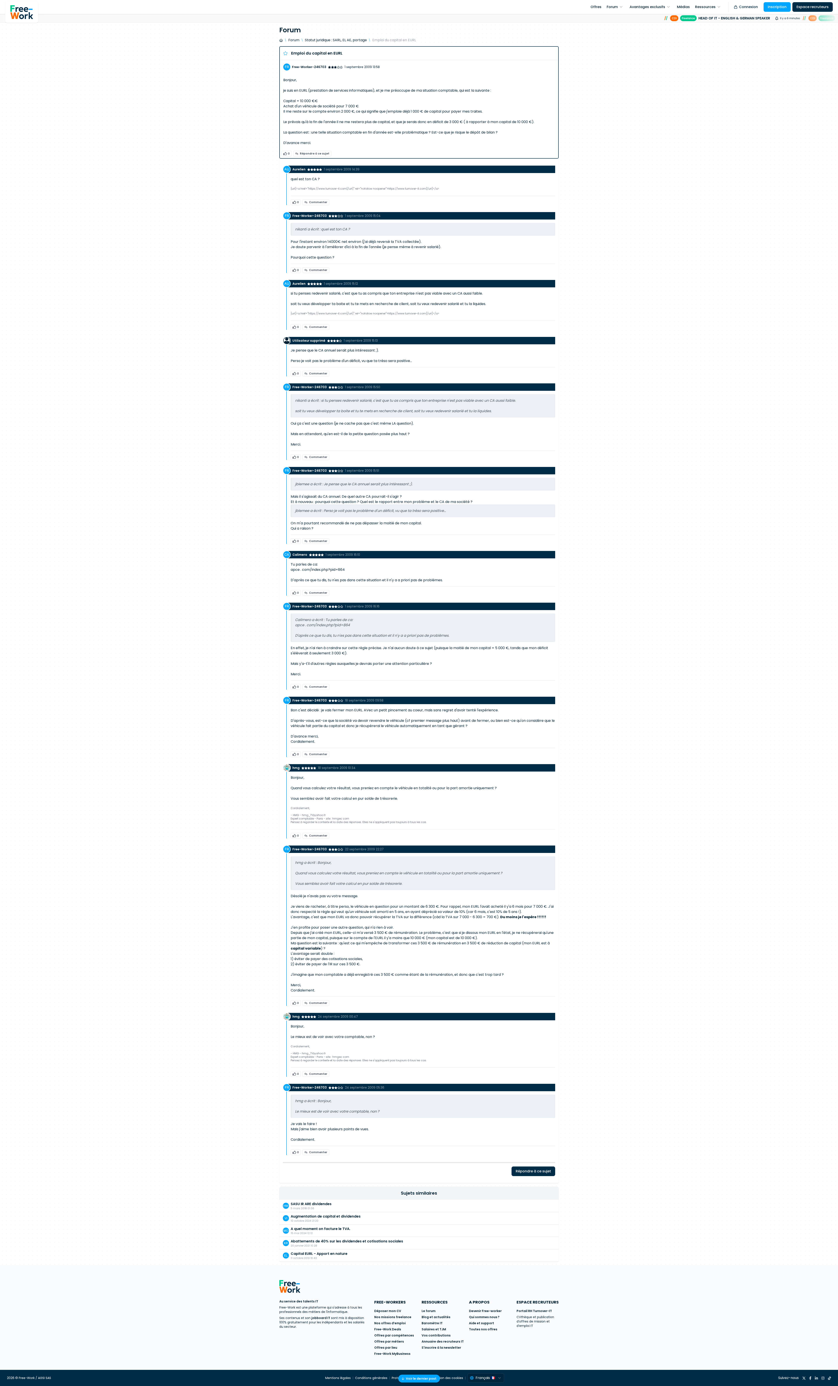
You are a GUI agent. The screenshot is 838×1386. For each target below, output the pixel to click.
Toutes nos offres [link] (483, 1329)
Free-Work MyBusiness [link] (392, 1354)
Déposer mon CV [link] (387, 1311)
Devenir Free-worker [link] (485, 1311)
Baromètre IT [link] (432, 1323)
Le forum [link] (429, 1311)
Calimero (299, 554)
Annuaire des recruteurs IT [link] (443, 1341)
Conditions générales (371, 1378)
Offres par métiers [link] (389, 1341)
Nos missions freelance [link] (392, 1317)
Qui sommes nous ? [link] (484, 1317)
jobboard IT (320, 1318)
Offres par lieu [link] (385, 1347)
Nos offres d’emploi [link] (390, 1323)
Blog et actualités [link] (436, 1317)
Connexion (748, 6)
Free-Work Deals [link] (387, 1329)
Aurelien (299, 169)
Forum (293, 40)
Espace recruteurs (813, 6)
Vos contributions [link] (436, 1335)
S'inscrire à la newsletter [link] (441, 1347)
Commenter (318, 202)
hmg (296, 768)
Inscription (777, 6)
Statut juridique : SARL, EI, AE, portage (336, 40)
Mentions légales (338, 1378)
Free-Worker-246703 (309, 67)
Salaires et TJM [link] (434, 1329)
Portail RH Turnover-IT (534, 1311)
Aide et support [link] (481, 1323)
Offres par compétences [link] (394, 1335)
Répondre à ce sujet (314, 153)
